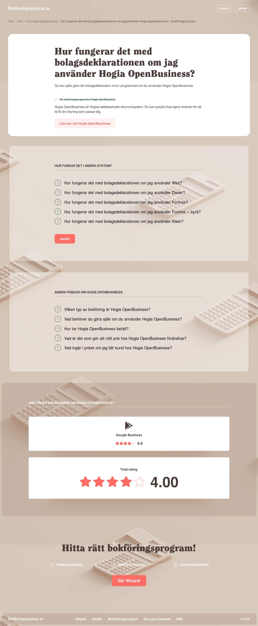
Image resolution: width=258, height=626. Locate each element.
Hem (11, 21)
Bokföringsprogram (123, 619)
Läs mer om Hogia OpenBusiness (84, 123)
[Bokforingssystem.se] (29, 8)
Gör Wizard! (129, 580)
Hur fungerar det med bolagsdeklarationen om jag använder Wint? (123, 183)
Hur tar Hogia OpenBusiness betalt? (96, 328)
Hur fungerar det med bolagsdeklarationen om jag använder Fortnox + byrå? (132, 212)
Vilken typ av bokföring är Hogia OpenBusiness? (107, 309)
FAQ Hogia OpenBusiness (41, 21)
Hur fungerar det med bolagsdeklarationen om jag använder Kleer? (123, 221)
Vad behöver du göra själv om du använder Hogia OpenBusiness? (123, 319)
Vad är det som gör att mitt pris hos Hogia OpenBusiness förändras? (125, 338)
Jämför (242, 8)
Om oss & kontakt (157, 619)
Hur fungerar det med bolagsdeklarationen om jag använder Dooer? (124, 192)
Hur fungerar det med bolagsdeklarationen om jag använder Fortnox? (126, 202)
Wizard (224, 8)
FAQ (19, 21)
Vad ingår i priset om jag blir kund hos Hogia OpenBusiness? (118, 348)
